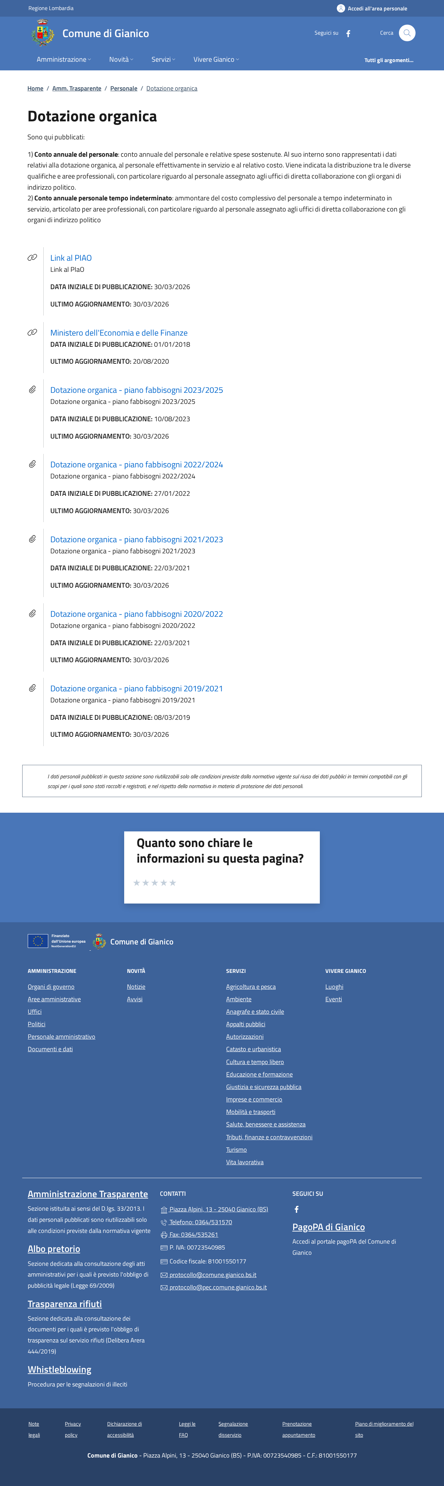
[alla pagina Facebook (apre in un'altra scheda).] (345, 32)
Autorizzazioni (245, 1036)
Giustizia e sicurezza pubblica (263, 1086)
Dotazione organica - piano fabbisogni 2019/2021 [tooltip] (136, 688)
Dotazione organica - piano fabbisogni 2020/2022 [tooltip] (136, 613)
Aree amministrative (54, 999)
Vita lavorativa (245, 1162)
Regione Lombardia (51, 7)
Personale (123, 88)
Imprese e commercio (254, 1099)
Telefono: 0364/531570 (200, 1222)
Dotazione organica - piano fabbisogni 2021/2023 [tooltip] (136, 539)
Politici (36, 1024)
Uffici (35, 1011)
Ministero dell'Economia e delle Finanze (123, 332)
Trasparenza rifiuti (65, 1303)
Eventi (333, 999)
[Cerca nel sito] (407, 33)
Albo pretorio (54, 1248)
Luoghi (334, 986)
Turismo (236, 1149)
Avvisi (135, 999)
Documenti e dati (50, 1049)
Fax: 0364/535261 (193, 1234)
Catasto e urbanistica (253, 1049)
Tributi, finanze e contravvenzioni (269, 1137)
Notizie (136, 986)
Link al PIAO (75, 257)
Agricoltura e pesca (251, 986)
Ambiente (238, 999)
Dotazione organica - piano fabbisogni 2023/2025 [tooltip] (136, 389)
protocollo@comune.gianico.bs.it (212, 1274)
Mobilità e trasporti (250, 1111)
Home (35, 88)
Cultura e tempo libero (255, 1061)
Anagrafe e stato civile (255, 1011)
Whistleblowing (59, 1369)
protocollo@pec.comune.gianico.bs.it (217, 1287)
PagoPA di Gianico (328, 1226)
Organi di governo (51, 986)
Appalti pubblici (245, 1024)
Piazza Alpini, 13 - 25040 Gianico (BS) (226, 1208)
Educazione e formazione (259, 1074)
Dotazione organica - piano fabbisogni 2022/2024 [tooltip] (136, 464)
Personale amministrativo (61, 1036)
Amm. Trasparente (76, 88)
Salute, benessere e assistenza (266, 1124)
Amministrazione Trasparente (88, 1193)
